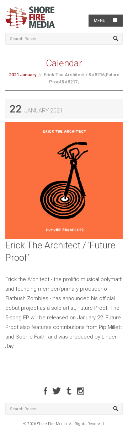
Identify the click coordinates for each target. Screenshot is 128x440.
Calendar (64, 63)
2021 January (22, 74)
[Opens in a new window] (45, 391)
